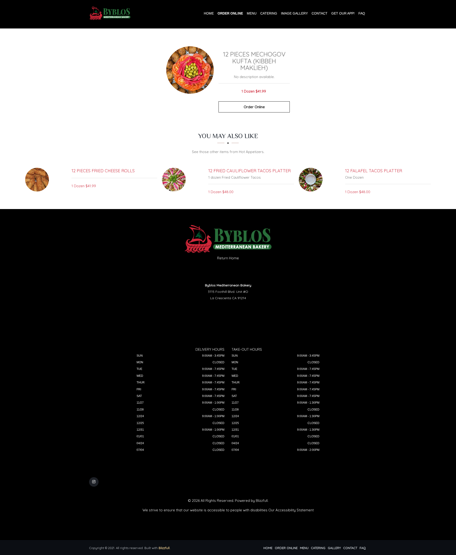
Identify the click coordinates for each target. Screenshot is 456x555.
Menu (251, 13)
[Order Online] (190, 70)
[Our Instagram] (94, 482)
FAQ (361, 13)
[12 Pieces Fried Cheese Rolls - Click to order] (38, 179)
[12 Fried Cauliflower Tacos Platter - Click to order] (175, 179)
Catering (268, 13)
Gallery (334, 548)
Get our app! (343, 13)
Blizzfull (262, 500)
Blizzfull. (164, 548)
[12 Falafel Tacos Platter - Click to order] (312, 179)
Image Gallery (294, 13)
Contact (320, 13)
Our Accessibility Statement (291, 510)
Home (209, 13)
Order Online (230, 13)
